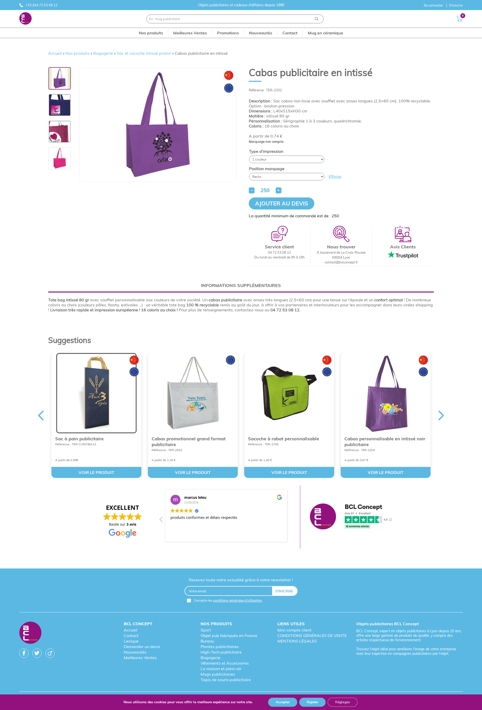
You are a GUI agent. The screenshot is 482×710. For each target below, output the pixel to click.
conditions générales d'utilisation (237, 600)
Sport (206, 629)
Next (441, 415)
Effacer (335, 176)
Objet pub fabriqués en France (229, 635)
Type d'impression (266, 151)
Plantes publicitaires (220, 646)
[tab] (241, 285)
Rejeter (312, 702)
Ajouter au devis (281, 203)
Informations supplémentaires (241, 285)
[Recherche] (317, 19)
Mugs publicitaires (218, 674)
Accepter (283, 702)
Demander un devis (142, 646)
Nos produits (77, 53)
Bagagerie (103, 53)
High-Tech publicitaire (221, 652)
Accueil (55, 53)
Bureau (207, 641)
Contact (131, 635)
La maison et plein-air (221, 668)
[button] (161, 521)
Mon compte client (294, 629)
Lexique (131, 641)
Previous (41, 415)
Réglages (342, 702)
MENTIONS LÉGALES (297, 641)
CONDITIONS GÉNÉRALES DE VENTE (312, 635)
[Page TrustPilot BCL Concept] (351, 517)
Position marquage (266, 168)
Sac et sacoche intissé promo (144, 53)
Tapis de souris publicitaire (226, 679)
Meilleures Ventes (140, 657)
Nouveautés (135, 652)
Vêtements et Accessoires (225, 663)
